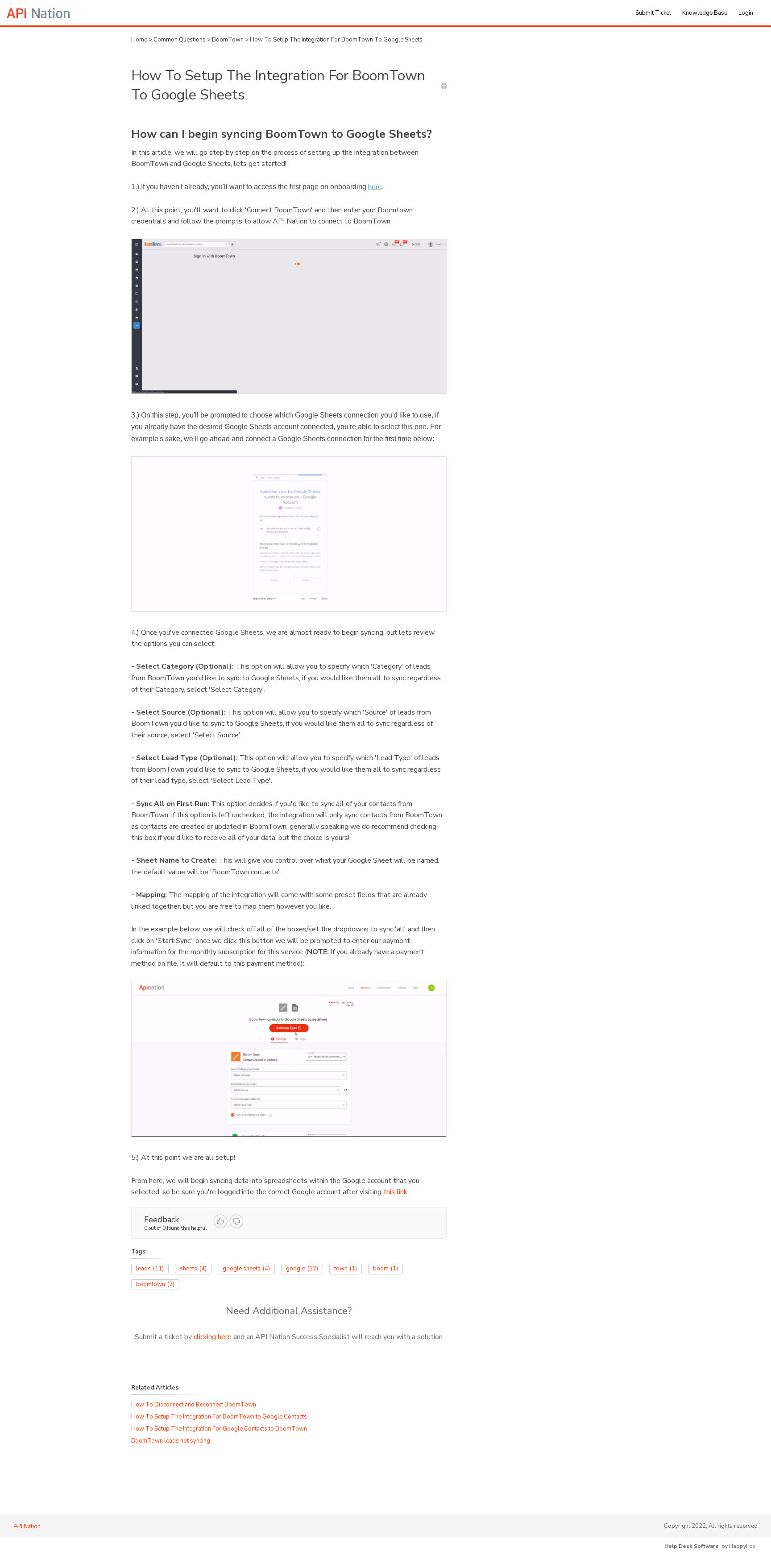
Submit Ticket (653, 13)
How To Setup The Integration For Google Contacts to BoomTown (219, 1429)
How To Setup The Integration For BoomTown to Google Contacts (219, 1417)
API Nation (27, 1526)
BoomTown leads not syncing (170, 1441)
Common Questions (180, 40)
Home (139, 40)
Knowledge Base (704, 13)
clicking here (213, 1337)
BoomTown (228, 40)
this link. (396, 1192)
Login (745, 13)
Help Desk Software (691, 1546)
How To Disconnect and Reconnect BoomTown (193, 1405)
